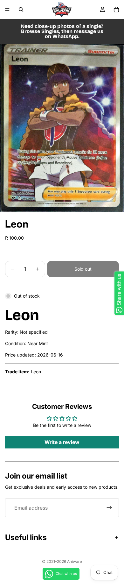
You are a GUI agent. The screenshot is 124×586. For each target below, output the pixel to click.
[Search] (21, 9)
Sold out (83, 269)
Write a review (62, 442)
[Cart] (116, 9)
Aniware (74, 561)
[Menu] (7, 9)
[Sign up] (109, 507)
